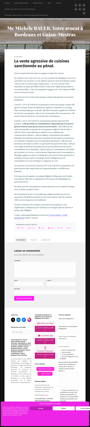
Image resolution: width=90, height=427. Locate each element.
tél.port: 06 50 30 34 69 (45, 369)
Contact (58, 3)
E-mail (49, 280)
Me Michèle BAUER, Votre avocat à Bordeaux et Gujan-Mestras (45, 31)
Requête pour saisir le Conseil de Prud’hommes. (20, 9)
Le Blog (6, 3)
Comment (17, 260)
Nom (16, 280)
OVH (46, 395)
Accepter (41, 408)
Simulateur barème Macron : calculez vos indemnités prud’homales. (26, 15)
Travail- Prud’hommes (21, 3)
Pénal (49, 3)
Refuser (63, 408)
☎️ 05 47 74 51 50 (45, 373)
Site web (17, 289)
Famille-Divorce (38, 3)
